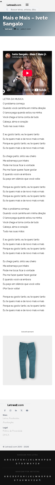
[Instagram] (10, 411)
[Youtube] (27, 411)
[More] (45, 39)
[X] (31, 39)
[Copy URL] (5, 39)
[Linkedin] (38, 39)
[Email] (12, 39)
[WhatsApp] (25, 39)
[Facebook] (18, 39)
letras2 (8, 29)
